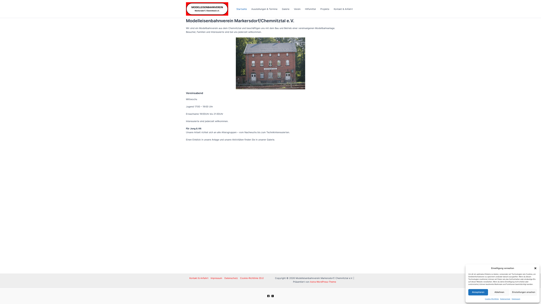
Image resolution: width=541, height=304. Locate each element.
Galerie (285, 9)
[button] (535, 268)
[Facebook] (268, 296)
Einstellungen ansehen (523, 292)
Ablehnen (499, 292)
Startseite (241, 9)
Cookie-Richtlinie (492, 299)
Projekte (324, 9)
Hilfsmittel (310, 9)
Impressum (516, 299)
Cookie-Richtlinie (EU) (252, 278)
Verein (297, 9)
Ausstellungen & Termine (264, 9)
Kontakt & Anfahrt (343, 9)
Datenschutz (505, 299)
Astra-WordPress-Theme (323, 281)
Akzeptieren (478, 292)
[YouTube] (272, 296)
